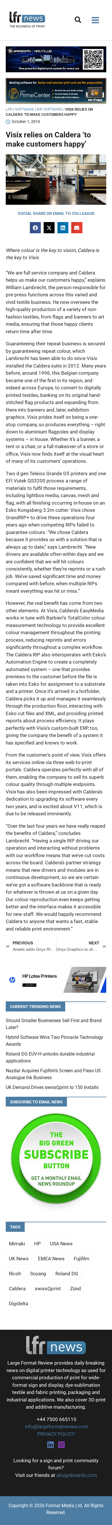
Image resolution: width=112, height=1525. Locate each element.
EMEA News (51, 1258)
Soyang (38, 1273)
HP (37, 1243)
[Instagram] (61, 1444)
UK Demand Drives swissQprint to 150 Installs (52, 1087)
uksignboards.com (76, 1475)
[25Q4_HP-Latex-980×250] (56, 979)
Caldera (17, 1288)
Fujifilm (81, 1258)
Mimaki (17, 1243)
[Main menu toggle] (96, 20)
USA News (61, 1243)
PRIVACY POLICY (56, 1434)
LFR (9, 109)
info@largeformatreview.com (56, 1426)
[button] (78, 21)
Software (24, 109)
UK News (19, 1258)
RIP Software (50, 109)
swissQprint (48, 1288)
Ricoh (15, 1273)
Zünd (75, 1288)
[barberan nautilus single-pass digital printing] (56, 59)
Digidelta (18, 1303)
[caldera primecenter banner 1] (56, 91)
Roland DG (66, 1273)
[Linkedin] (50, 1444)
